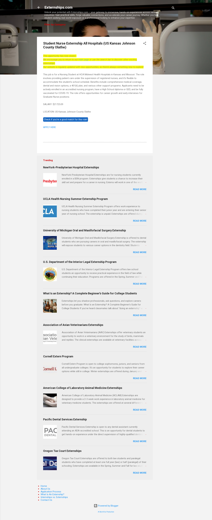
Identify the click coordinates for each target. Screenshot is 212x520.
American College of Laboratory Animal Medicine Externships (82, 387)
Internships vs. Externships (54, 497)
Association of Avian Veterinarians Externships (73, 324)
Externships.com (58, 7)
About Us (45, 488)
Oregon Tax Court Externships (62, 450)
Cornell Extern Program (58, 356)
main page (83, 59)
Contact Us (46, 500)
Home (44, 486)
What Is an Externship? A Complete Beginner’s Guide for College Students (90, 293)
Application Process (51, 491)
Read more (140, 189)
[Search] (173, 8)
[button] (145, 43)
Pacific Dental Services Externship (65, 419)
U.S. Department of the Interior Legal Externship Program (80, 261)
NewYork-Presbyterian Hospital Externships (71, 167)
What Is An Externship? (52, 494)
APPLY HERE (49, 127)
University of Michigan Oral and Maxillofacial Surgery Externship (84, 230)
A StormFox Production (106, 512)
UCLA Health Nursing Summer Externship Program (75, 198)
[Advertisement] (165, 83)
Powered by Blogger (107, 505)
